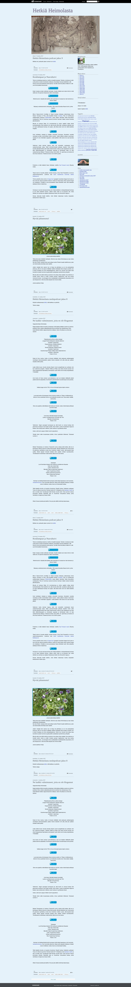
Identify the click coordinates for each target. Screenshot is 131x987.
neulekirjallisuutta (85, 134)
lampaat (58, 211)
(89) (81, 84)
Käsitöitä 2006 (82, 171)
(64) (81, 79)
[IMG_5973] (53, 131)
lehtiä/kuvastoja (82, 132)
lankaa (82, 129)
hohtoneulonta (92, 123)
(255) (82, 90)
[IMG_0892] (53, 187)
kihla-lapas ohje (83, 185)
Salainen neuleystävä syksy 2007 (87, 175)
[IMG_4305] (53, 382)
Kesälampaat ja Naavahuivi (44, 77)
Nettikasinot (49, 1)
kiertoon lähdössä (90, 126)
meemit (91, 132)
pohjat (83, 135)
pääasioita (93, 135)
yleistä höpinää (91, 150)
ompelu (92, 134)
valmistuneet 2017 (42, 211)
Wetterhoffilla (48, 117)
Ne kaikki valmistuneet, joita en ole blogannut (53, 321)
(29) (81, 77)
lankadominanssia (37, 482)
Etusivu (44, 1)
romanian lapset (84, 137)
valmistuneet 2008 (81, 143)
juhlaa (81, 126)
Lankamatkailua (90, 117)
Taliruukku (81, 178)
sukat (49, 512)
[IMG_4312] (53, 402)
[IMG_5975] (53, 142)
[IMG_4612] (53, 169)
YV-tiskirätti (82, 184)
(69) (81, 81)
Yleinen (85, 121)
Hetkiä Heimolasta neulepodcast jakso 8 (50, 299)
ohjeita (89, 134)
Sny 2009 (81, 177)
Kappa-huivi (51, 179)
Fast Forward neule (64, 165)
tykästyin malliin (69, 490)
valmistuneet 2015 (87, 146)
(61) (81, 78)
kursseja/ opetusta (86, 128)
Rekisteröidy (61, 1)
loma (85, 132)
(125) (82, 85)
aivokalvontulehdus (93, 121)
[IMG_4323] (53, 411)
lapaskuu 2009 (92, 131)
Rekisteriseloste (65, 985)
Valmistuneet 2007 (83, 180)
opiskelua (94, 134)
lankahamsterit (86, 129)
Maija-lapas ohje (83, 173)
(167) (82, 87)
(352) (82, 91)
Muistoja (94, 117)
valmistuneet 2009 (87, 143)
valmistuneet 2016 (93, 146)
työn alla (53, 211)
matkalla (88, 132)
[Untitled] (53, 111)
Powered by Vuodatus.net (94, 985)
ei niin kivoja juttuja (84, 123)
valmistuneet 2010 (93, 143)
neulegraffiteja (80, 134)
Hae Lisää (53, 979)
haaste (88, 123)
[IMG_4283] (53, 375)
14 (72, 972)
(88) (81, 82)
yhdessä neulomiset (82, 150)
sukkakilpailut (86, 140)
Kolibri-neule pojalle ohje (85, 170)
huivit (49, 211)
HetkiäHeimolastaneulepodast (45, 69)
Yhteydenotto (75, 985)
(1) (81, 75)
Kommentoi (70, 529)
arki (96, 121)
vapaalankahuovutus (84, 187)
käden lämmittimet (59, 512)
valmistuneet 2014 (81, 146)
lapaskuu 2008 (87, 131)
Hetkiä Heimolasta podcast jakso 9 (48, 58)
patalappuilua (80, 135)
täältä (45, 302)
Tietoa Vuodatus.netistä (58, 985)
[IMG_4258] (53, 336)
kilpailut (94, 126)
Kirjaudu (83, 1)
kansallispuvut (85, 126)
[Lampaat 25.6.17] (53, 88)
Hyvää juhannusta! (41, 218)
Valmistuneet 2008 (83, 181)
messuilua (93, 132)
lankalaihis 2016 (82, 131)
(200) (82, 92)
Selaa (55, 1)
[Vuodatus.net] (36, 985)
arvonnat (79, 123)
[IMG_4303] (53, 390)
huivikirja (60, 115)
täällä (54, 61)
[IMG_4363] (53, 440)
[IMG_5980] (53, 159)
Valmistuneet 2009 (83, 183)
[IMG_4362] (53, 458)
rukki (87, 137)
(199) (82, 88)
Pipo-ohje (81, 174)
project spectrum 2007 (88, 135)
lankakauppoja (90, 129)
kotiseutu (81, 128)
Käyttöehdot (70, 985)
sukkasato (90, 140)
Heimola (92, 115)
